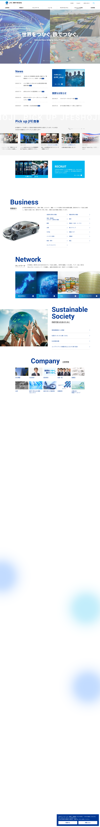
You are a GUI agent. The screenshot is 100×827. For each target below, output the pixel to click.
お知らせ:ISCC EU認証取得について (32, 91)
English (78, 3)
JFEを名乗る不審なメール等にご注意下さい (71, 105)
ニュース (50, 7)
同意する (68, 822)
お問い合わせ (86, 3)
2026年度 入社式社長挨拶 (30, 105)
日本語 (71, 3)
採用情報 (93, 7)
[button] (81, 128)
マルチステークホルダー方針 (67, 98)
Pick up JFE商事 (79, 8)
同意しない (88, 822)
